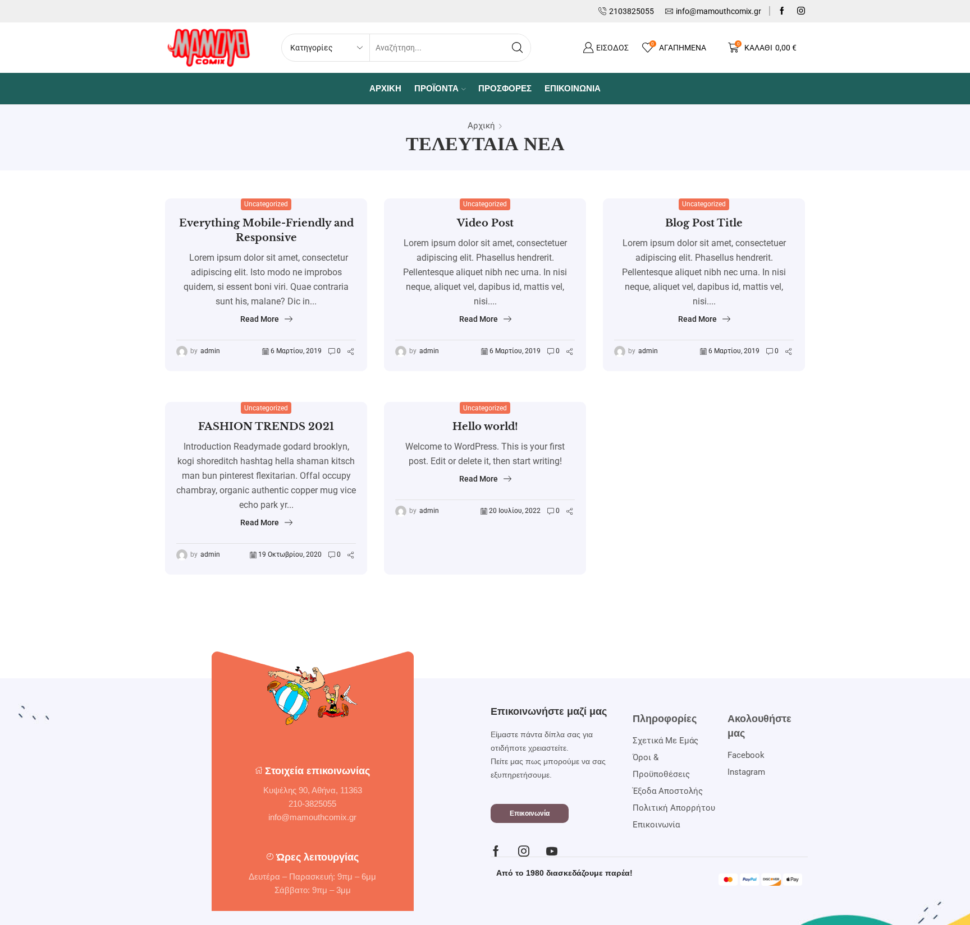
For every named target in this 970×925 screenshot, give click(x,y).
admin (210, 351)
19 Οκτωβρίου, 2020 (290, 554)
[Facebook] (782, 11)
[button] (530, 813)
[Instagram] (801, 11)
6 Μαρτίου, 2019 (296, 351)
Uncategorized (266, 204)
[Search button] (517, 47)
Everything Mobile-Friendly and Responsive (266, 230)
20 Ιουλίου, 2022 (515, 511)
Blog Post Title (704, 223)
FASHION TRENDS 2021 (266, 426)
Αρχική (481, 126)
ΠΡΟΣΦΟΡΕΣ (505, 88)
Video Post (485, 223)
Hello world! (485, 426)
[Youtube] (551, 851)
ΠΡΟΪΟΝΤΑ (436, 88)
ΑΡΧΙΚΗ (385, 88)
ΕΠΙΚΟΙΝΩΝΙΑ (573, 88)
